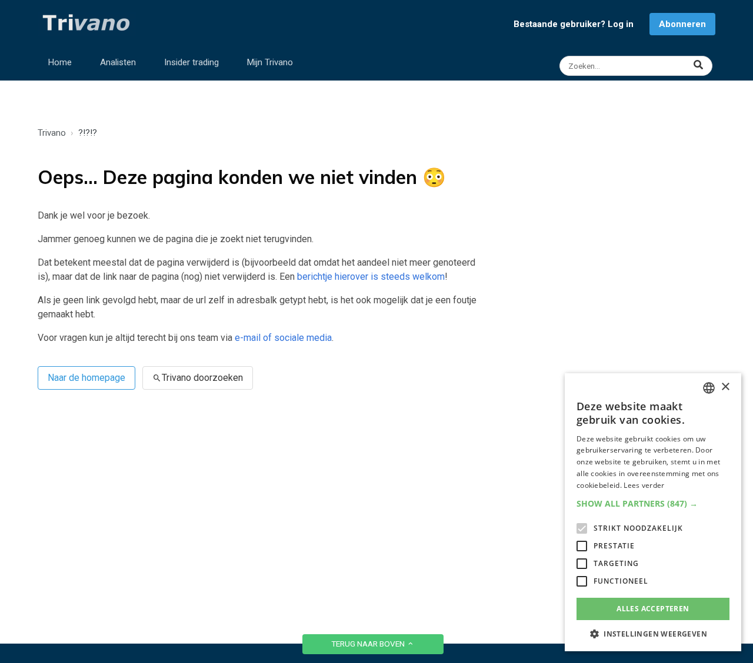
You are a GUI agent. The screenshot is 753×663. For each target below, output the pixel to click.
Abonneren (682, 24)
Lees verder (644, 485)
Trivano (52, 133)
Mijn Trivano (270, 62)
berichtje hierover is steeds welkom (371, 276)
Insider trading (191, 62)
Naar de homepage (86, 377)
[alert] (653, 512)
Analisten (118, 62)
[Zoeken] (637, 66)
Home (60, 62)
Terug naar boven (369, 643)
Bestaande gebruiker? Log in (574, 24)
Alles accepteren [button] (653, 609)
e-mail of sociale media (283, 337)
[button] (653, 503)
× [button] (725, 387)
